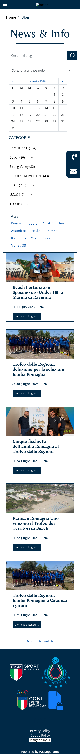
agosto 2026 (38, 81)
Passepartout (49, 752)
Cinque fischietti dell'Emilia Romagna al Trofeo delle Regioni (36, 446)
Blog (25, 17)
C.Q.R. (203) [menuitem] (18, 185)
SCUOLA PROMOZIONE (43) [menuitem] (29, 176)
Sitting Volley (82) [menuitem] (22, 167)
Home (11, 17)
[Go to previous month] (13, 81)
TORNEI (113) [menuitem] (19, 204)
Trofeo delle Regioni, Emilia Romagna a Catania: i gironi (40, 600)
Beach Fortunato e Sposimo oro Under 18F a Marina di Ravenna (38, 292)
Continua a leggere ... (27, 316)
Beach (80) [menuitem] (18, 157)
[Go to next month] (63, 81)
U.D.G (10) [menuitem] (17, 194)
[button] (72, 55)
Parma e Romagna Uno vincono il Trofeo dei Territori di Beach (36, 523)
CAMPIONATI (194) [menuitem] (23, 148)
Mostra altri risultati (40, 641)
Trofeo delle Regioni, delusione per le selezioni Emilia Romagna (38, 369)
